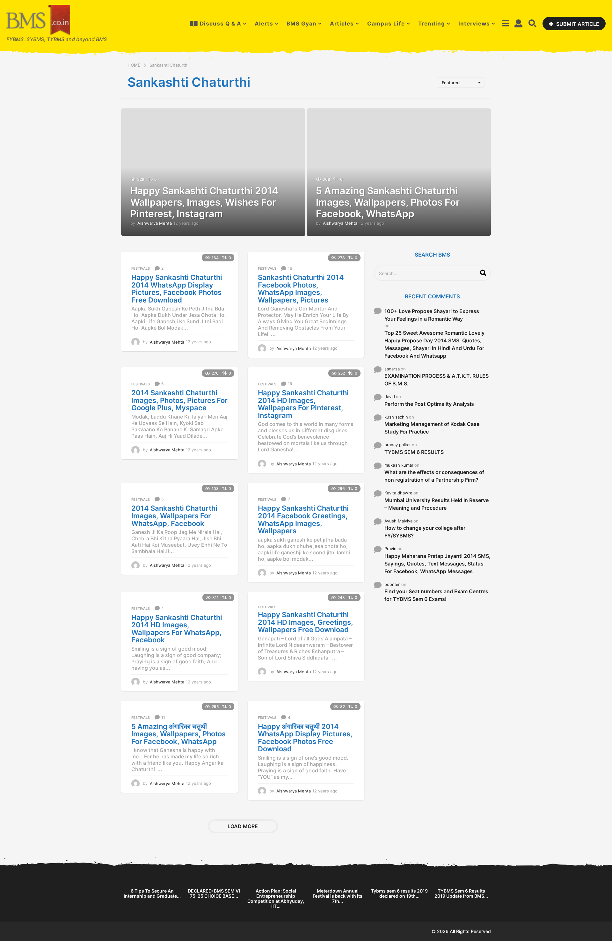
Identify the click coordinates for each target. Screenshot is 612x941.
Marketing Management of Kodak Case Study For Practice (431, 428)
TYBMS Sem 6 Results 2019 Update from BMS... (461, 893)
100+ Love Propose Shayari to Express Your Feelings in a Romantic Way (431, 315)
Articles (342, 23)
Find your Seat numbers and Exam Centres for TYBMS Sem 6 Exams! (436, 595)
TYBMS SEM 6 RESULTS (414, 452)
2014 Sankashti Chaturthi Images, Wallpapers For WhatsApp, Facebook (174, 515)
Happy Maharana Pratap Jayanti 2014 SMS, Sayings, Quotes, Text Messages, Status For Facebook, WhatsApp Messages (437, 563)
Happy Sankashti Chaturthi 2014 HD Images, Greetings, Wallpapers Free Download (305, 622)
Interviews (474, 23)
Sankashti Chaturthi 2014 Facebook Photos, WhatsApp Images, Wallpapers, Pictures (301, 288)
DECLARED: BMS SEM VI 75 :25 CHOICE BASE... (214, 893)
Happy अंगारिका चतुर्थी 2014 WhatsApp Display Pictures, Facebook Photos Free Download (305, 737)
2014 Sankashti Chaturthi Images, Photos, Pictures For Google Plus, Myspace (179, 400)
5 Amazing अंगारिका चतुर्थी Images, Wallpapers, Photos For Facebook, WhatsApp (178, 734)
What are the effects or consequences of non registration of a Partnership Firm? (434, 476)
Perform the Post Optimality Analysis (429, 404)
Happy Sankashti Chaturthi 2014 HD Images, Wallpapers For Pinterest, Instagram (303, 404)
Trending (431, 23)
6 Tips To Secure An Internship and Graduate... (152, 893)
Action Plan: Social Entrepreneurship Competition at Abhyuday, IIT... (275, 898)
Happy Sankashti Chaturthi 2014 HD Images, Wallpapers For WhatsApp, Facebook (176, 628)
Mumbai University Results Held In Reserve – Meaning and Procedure (436, 504)
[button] (506, 23)
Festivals (140, 268)
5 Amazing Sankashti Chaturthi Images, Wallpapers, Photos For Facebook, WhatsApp (388, 202)
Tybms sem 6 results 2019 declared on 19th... (399, 893)
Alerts (264, 23)
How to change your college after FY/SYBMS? (424, 532)
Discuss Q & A (220, 23)
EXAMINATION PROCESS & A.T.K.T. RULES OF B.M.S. (436, 380)
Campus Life (386, 23)
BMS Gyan (302, 23)
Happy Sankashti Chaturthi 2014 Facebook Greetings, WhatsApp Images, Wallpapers (303, 519)
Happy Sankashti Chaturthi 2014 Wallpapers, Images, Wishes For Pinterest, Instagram (204, 202)
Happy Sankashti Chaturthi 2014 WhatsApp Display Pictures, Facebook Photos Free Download (176, 288)
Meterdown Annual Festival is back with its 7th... (337, 896)
